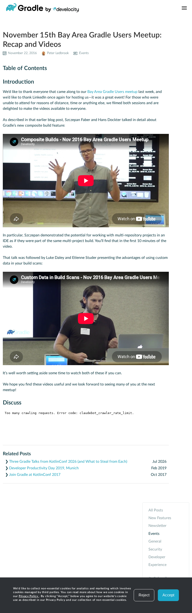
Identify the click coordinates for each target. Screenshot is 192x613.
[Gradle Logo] (25, 8)
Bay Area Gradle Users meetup (112, 92)
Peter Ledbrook (58, 53)
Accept (168, 595)
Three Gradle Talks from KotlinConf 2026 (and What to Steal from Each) (68, 461)
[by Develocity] (62, 10)
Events (84, 53)
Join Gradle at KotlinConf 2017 (34, 475)
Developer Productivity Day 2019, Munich (44, 468)
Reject (144, 595)
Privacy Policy (29, 596)
